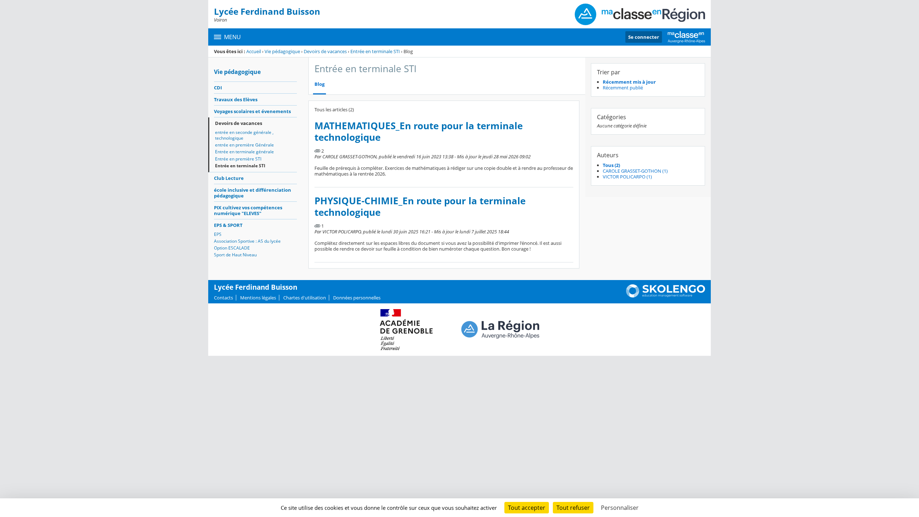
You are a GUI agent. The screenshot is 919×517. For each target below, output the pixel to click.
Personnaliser (620, 508)
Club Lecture (229, 178)
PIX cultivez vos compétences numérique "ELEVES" (248, 210)
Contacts (223, 298)
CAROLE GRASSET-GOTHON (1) (635, 171)
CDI (218, 87)
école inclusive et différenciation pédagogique (252, 193)
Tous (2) (611, 165)
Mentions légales (258, 298)
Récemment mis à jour (629, 82)
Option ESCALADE (232, 248)
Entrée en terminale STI (375, 51)
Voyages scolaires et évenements (252, 111)
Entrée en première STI (238, 159)
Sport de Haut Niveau (235, 255)
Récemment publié (623, 87)
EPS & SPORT (228, 225)
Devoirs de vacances (325, 51)
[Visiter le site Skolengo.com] (665, 296)
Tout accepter (526, 508)
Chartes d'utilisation (304, 298)
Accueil (253, 51)
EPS (217, 234)
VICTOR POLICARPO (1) (627, 177)
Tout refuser (573, 508)
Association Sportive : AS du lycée (247, 241)
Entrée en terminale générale (244, 152)
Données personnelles (357, 298)
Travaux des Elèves (235, 99)
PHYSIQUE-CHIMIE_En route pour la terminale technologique (420, 207)
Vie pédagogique (282, 51)
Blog (319, 84)
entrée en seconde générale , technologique (244, 135)
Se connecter (643, 37)
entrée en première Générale (244, 145)
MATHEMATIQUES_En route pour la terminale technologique (418, 132)
